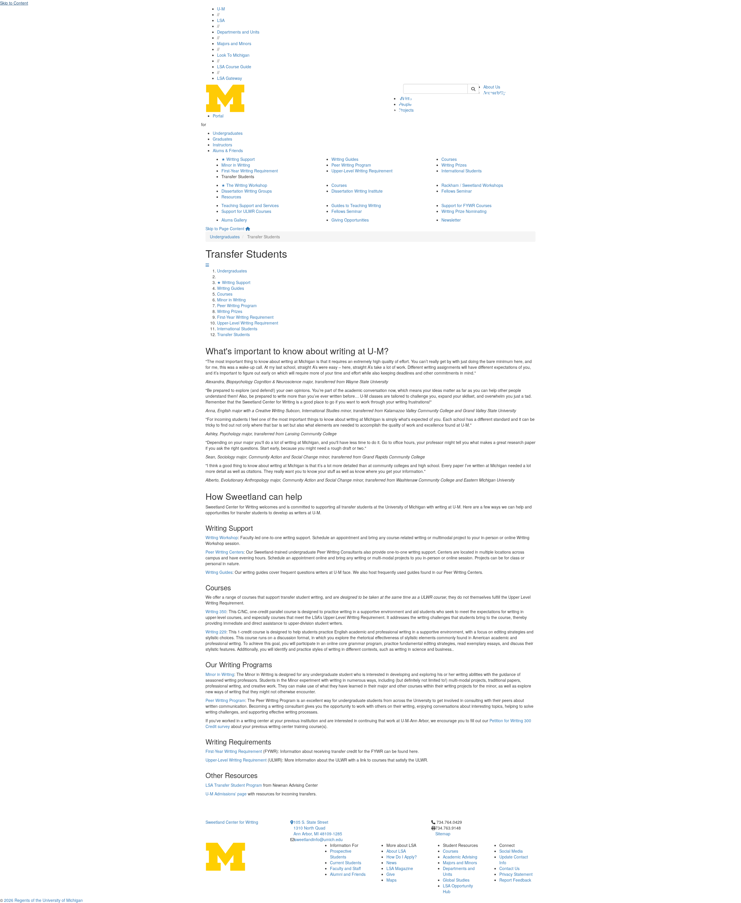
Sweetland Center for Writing (232, 822)
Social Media (511, 851)
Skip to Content (14, 3)
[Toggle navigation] (207, 265)
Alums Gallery (234, 220)
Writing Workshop (222, 537)
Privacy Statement (516, 874)
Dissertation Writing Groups (246, 191)
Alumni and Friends (348, 874)
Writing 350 (216, 611)
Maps (391, 880)
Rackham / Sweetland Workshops (472, 185)
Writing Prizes (454, 165)
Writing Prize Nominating (464, 211)
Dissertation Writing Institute (357, 191)
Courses (449, 159)
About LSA (396, 851)
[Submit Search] (473, 89)
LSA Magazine (399, 868)
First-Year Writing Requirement (249, 171)
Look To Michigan (233, 55)
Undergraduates (228, 133)
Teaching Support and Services (250, 205)
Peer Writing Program (351, 165)
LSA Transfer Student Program (234, 785)
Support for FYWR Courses (466, 205)
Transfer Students (233, 334)
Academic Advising (460, 857)
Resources (231, 197)
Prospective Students (340, 854)
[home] (247, 228)
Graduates (222, 139)
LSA (221, 20)
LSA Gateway (229, 78)
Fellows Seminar (456, 191)
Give (390, 874)
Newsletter (451, 220)
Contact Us (509, 868)
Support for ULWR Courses (246, 211)
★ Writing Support (238, 159)
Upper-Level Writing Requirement (361, 171)
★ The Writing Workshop (244, 185)
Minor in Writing (235, 165)
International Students (461, 171)
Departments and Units (238, 32)
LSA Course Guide (234, 66)
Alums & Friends (228, 150)
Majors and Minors (234, 43)
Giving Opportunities (350, 220)
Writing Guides (344, 159)
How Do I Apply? (401, 857)
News (391, 862)
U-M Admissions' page (226, 794)
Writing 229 (216, 632)
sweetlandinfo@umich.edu (318, 839)
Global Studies (456, 880)
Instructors (222, 145)
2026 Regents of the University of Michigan (43, 900)
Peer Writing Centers (225, 552)
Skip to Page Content (225, 228)
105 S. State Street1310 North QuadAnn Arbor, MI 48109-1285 (318, 827)
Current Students (345, 862)
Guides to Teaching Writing (356, 205)
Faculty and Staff (345, 868)
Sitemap (442, 833)
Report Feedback (515, 880)
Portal (218, 116)
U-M (221, 9)
